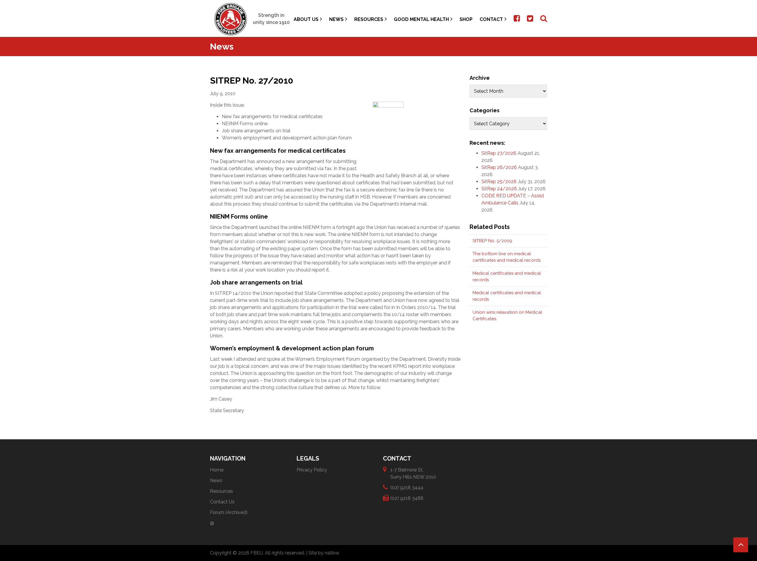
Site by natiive (323, 553)
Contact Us (222, 502)
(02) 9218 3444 (406, 487)
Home (217, 470)
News (336, 19)
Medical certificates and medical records (507, 277)
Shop (466, 19)
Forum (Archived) (229, 512)
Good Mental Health (421, 19)
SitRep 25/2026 (499, 181)
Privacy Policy (312, 470)
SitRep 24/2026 (499, 188)
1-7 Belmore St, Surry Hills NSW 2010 (413, 473)
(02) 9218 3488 (406, 498)
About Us (306, 19)
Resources (368, 19)
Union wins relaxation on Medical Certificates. (507, 316)
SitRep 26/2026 (499, 167)
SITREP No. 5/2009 (492, 240)
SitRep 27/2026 (498, 153)
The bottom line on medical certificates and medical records (507, 257)
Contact (491, 19)
